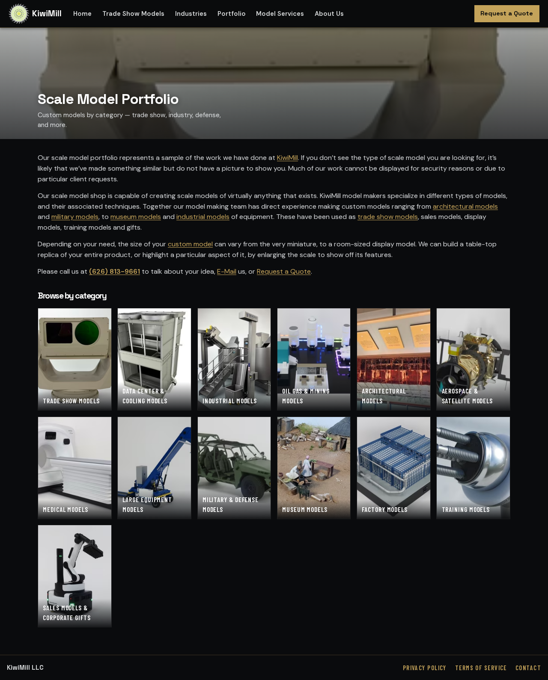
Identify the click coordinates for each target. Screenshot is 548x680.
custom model (190, 243)
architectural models (465, 206)
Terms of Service (481, 667)
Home (82, 13)
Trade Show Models (133, 13)
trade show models (387, 216)
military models (74, 216)
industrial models (202, 216)
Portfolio (231, 13)
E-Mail (226, 271)
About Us (329, 13)
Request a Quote (506, 13)
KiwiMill (287, 157)
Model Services (280, 13)
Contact (528, 667)
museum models (135, 216)
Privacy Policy (425, 667)
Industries (191, 13)
